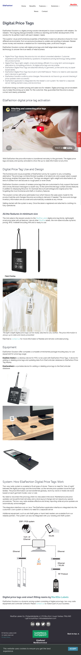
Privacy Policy (6, 637)
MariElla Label (41, 218)
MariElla (42, 220)
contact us (16, 339)
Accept (73, 649)
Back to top (72, 634)
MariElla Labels (60, 597)
